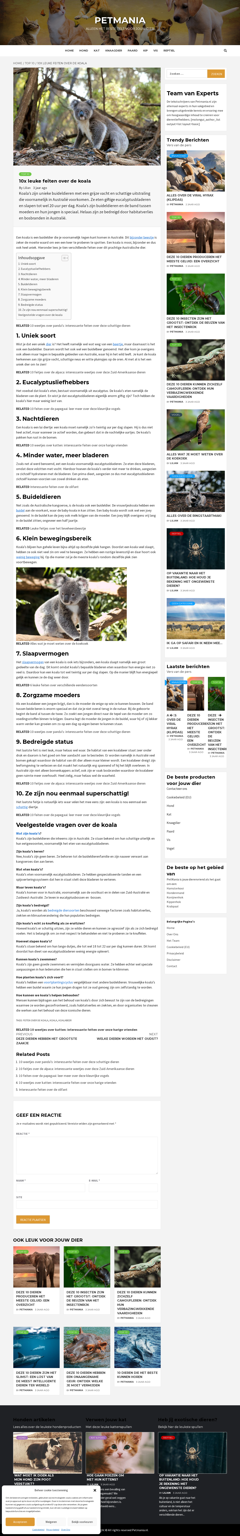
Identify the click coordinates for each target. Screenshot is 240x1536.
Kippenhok (174, 902)
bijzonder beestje (142, 237)
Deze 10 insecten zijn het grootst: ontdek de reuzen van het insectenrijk (196, 323)
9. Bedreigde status (30, 305)
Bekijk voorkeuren (82, 1522)
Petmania (120, 20)
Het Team (173, 940)
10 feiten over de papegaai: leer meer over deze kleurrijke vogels (75, 409)
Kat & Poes (98, 1437)
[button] (95, 1490)
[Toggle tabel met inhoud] (63, 258)
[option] (195, 721)
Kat (97, 50)
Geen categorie (182, 476)
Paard (133, 50)
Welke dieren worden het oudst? (127, 1036)
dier (48, 344)
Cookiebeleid (38, 1529)
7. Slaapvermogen (29, 294)
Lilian (27, 188)
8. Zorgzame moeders (32, 299)
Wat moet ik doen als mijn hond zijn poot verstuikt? (34, 1480)
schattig (22, 807)
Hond (83, 50)
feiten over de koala (35, 1020)
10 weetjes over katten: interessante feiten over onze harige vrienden (79, 445)
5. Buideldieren (27, 284)
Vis (155, 50)
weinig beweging (28, 557)
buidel (20, 510)
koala (53, 1020)
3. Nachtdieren (27, 274)
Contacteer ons (177, 789)
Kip (145, 50)
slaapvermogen (33, 662)
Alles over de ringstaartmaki (194, 516)
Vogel (176, 414)
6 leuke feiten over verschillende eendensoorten (63, 685)
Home (69, 50)
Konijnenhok (175, 897)
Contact (172, 966)
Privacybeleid (52, 1529)
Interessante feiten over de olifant (54, 487)
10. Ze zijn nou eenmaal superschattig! (42, 310)
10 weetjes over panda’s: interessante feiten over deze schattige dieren (80, 325)
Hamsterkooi (175, 888)
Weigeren (51, 1522)
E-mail (94, 1180)
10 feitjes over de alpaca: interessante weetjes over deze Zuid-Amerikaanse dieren (88, 372)
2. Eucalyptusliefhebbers (34, 269)
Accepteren (20, 1522)
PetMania (26, 1309)
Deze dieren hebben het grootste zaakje (46, 1038)
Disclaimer (173, 960)
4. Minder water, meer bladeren (38, 279)
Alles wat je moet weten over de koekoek (59, 643)
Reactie (23, 1133)
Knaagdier (113, 50)
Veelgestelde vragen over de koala (40, 315)
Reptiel (169, 50)
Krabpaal (172, 906)
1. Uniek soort (27, 264)
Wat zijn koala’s (28, 833)
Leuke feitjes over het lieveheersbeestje (58, 528)
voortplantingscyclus (58, 982)
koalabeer (65, 1020)
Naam (21, 1180)
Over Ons (65, 1529)
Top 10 (25, 174)
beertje (118, 344)
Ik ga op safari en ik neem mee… (194, 643)
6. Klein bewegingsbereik (34, 289)
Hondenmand (175, 893)
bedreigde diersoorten (63, 910)
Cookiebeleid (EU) (179, 797)
